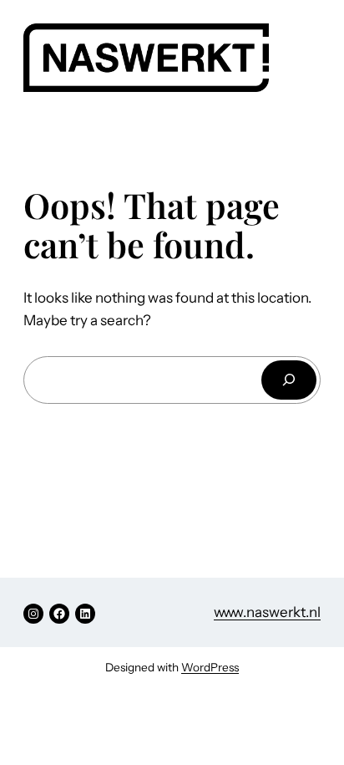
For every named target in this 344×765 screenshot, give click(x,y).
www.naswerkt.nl (267, 612)
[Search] (288, 380)
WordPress (210, 667)
